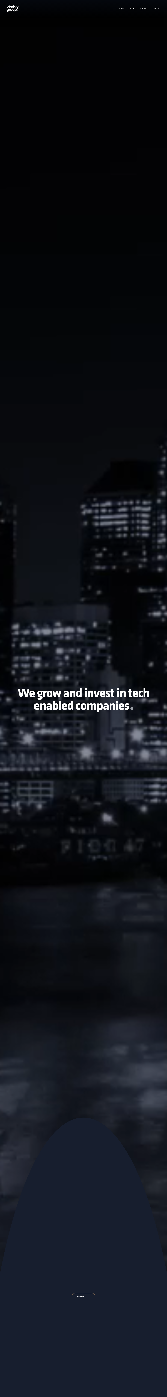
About (122, 8)
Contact (156, 8)
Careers (144, 8)
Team (132, 8)
